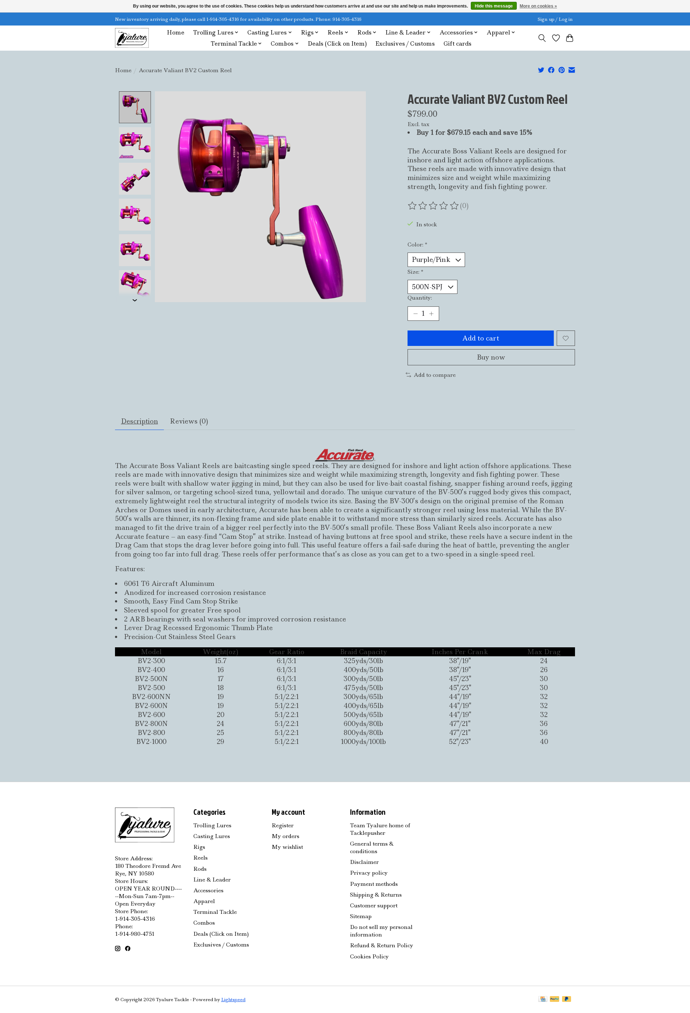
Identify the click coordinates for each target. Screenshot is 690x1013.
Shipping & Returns (376, 894)
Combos (204, 922)
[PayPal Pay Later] (566, 999)
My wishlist (287, 847)
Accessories (208, 890)
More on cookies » (538, 6)
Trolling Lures (212, 825)
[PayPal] (554, 999)
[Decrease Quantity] (415, 314)
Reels (200, 857)
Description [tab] (139, 421)
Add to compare (435, 375)
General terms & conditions (372, 847)
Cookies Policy (369, 956)
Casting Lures (211, 836)
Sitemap (361, 916)
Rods (200, 869)
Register (283, 825)
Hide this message (494, 6)
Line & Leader (212, 879)
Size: (415, 272)
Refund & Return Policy (381, 945)
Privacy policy (369, 872)
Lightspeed (233, 999)
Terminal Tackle (215, 912)
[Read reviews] (434, 206)
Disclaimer (364, 862)
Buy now (491, 357)
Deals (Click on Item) (337, 43)
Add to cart (480, 338)
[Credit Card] (542, 999)
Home (175, 32)
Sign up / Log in (555, 19)
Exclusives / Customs (405, 43)
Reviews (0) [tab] (189, 421)
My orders (285, 836)
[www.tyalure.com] (132, 38)
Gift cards (457, 43)
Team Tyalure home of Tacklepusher (380, 829)
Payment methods (374, 884)
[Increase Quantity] (431, 314)
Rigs (199, 847)
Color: (417, 244)
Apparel (204, 901)
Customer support (373, 905)
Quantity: (420, 297)
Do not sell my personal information (381, 930)
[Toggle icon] (542, 38)
